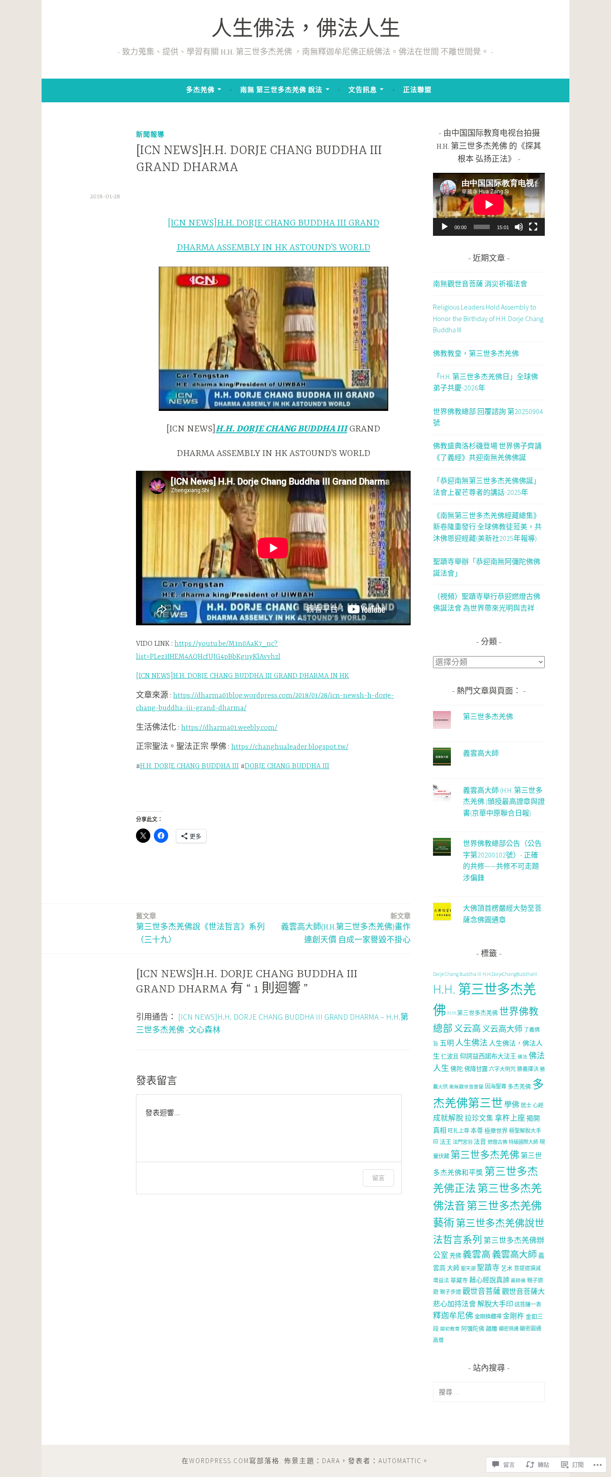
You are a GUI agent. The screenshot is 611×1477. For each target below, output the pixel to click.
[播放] (444, 226)
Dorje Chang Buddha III (457, 974)
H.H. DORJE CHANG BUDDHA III (189, 766)
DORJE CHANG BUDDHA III (287, 766)
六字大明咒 (502, 1069)
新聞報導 (150, 134)
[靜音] (518, 226)
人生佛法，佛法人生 (305, 30)
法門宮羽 (462, 1142)
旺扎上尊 (458, 1130)
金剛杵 (513, 1316)
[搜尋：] (489, 1391)
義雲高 (476, 1254)
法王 (445, 1142)
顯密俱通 (508, 1329)
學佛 (511, 1104)
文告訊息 (362, 89)
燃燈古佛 (497, 1142)
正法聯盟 (417, 89)
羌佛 (455, 1255)
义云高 (467, 1028)
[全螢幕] (533, 226)
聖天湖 (468, 1268)
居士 (526, 1105)
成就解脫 (448, 1118)
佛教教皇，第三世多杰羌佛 (476, 353)
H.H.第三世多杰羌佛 (472, 1013)
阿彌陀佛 (472, 1328)
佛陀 (456, 1069)
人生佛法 (471, 1043)
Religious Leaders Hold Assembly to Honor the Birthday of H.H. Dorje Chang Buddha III (488, 318)
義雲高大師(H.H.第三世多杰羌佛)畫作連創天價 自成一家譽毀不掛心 (346, 928)
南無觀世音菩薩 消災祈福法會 (480, 283)
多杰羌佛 (200, 89)
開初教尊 (450, 1329)
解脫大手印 (495, 1303)
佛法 (522, 1057)
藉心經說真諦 (489, 1280)
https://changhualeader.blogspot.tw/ (289, 747)
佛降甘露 (476, 1069)
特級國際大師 (523, 1142)
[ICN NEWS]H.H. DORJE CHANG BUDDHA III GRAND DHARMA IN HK (242, 676)
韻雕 (491, 1328)
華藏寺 (459, 1280)
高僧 (438, 1340)
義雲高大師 (481, 753)
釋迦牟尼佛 (453, 1315)
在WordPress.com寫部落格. (232, 1460)
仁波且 (449, 1056)
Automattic (400, 1460)
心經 (538, 1105)
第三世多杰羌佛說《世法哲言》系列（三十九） (200, 928)
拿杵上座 (510, 1118)
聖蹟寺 (488, 1267)
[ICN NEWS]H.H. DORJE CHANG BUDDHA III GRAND (273, 223)
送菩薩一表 (527, 1304)
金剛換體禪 (488, 1316)
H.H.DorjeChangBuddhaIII (510, 974)
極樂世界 (496, 1130)
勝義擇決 (528, 1069)
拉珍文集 (479, 1118)
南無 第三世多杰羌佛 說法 (281, 89)
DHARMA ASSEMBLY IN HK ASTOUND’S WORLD (273, 248)
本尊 (477, 1130)
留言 (378, 1177)
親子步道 (450, 1292)
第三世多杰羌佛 (488, 716)
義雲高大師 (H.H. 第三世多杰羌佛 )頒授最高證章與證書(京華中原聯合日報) (504, 801)
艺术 (507, 1268)
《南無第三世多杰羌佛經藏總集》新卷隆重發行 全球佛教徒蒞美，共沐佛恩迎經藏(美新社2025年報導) (487, 527)
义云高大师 (502, 1029)
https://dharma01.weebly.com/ (229, 728)
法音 (480, 1142)
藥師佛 (518, 1281)
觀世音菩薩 (481, 1291)
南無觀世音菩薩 (466, 1087)
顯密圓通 (530, 1328)
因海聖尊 (495, 1086)
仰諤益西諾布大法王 (488, 1056)
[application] (489, 204)
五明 (447, 1042)
